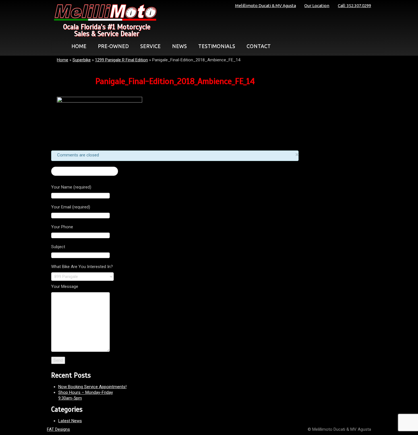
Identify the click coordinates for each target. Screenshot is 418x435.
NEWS (179, 46)
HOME (78, 46)
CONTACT (259, 46)
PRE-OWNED (113, 46)
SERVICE (150, 46)
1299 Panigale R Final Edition (121, 59)
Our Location (316, 5)
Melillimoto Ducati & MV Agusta (265, 5)
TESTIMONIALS (216, 46)
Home (62, 59)
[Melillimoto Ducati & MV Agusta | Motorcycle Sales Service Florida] (103, 12)
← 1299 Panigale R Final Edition (84, 171)
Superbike (82, 59)
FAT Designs (58, 429)
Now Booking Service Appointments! (92, 386)
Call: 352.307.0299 (354, 5)
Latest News (70, 420)
